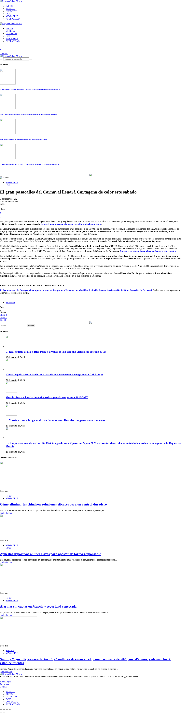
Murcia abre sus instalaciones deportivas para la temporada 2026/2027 (24, 139)
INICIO (9, 6)
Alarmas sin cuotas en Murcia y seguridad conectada (38, 606)
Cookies (3, 687)
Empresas (10, 650)
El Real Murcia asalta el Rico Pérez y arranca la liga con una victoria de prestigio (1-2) (30, 89)
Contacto (4, 53)
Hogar (8, 496)
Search (31, 326)
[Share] (4, 709)
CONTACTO (12, 702)
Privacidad (4, 684)
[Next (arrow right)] (4, 712)
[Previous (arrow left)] (1, 712)
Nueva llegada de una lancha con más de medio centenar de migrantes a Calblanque (28, 114)
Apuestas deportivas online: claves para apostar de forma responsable (50, 554)
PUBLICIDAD (13, 19)
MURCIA (10, 8)
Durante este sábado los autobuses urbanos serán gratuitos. (148, 251)
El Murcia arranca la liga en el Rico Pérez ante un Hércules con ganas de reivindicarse (29, 164)
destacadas (10, 302)
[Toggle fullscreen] (7, 709)
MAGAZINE (12, 16)
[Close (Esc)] (1, 709)
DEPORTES (11, 11)
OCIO (8, 13)
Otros (8, 548)
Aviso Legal (5, 681)
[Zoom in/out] (9, 709)
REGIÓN (10, 694)
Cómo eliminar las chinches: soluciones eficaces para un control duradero (53, 504)
